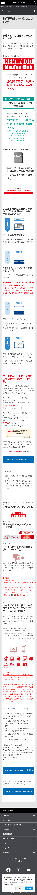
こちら (12, 595)
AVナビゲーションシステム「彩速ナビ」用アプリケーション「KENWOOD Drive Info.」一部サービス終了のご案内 (18, 677)
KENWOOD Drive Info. (12, 684)
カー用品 (11, 6)
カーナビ (17, 6)
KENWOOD (4, 6)
